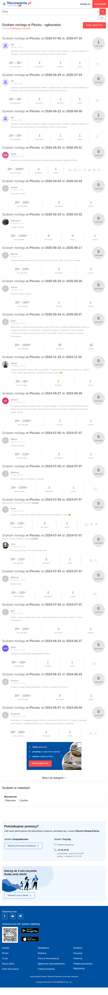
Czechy (27, 28)
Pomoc (5, 953)
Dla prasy (77, 953)
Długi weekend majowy (38, 976)
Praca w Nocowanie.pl (48, 958)
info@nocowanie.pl (66, 845)
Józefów (24, 800)
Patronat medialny (46, 969)
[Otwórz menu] (4, 4)
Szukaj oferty (102, 12)
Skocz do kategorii (53, 777)
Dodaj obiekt (100, 4)
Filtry (102, 18)
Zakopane (74, 976)
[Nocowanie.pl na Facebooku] (4, 916)
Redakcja (77, 948)
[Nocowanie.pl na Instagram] (20, 916)
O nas (5, 958)
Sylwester (50, 976)
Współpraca (43, 948)
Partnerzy (77, 958)
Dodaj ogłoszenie (94, 25)
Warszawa (11, 800)
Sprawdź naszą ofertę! (18, 895)
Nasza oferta (8, 964)
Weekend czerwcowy (62, 976)
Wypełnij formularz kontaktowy (22, 846)
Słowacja (16, 28)
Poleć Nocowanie (10, 969)
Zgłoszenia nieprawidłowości (51, 964)
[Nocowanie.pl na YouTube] (12, 916)
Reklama (42, 953)
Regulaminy (79, 968)
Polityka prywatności (83, 964)
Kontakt (5, 948)
